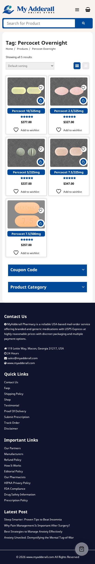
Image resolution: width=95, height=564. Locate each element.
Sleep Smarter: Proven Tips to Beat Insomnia (33, 519)
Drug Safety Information (19, 494)
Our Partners (12, 448)
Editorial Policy (13, 471)
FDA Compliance (14, 489)
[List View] (85, 65)
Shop (7, 400)
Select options (41, 101)
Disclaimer (11, 428)
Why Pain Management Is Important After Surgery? (37, 525)
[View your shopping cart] (85, 9)
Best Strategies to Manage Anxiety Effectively (33, 531)
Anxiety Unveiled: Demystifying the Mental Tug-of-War (39, 537)
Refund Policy (12, 460)
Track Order (12, 423)
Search (83, 23)
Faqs (7, 388)
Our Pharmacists (15, 477)
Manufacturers (13, 454)
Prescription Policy (16, 500)
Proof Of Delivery (15, 411)
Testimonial (11, 405)
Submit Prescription (16, 417)
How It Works (12, 465)
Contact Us (11, 382)
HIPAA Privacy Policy (17, 483)
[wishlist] (41, 87)
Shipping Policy (13, 394)
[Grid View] (77, 65)
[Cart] (81, 549)
